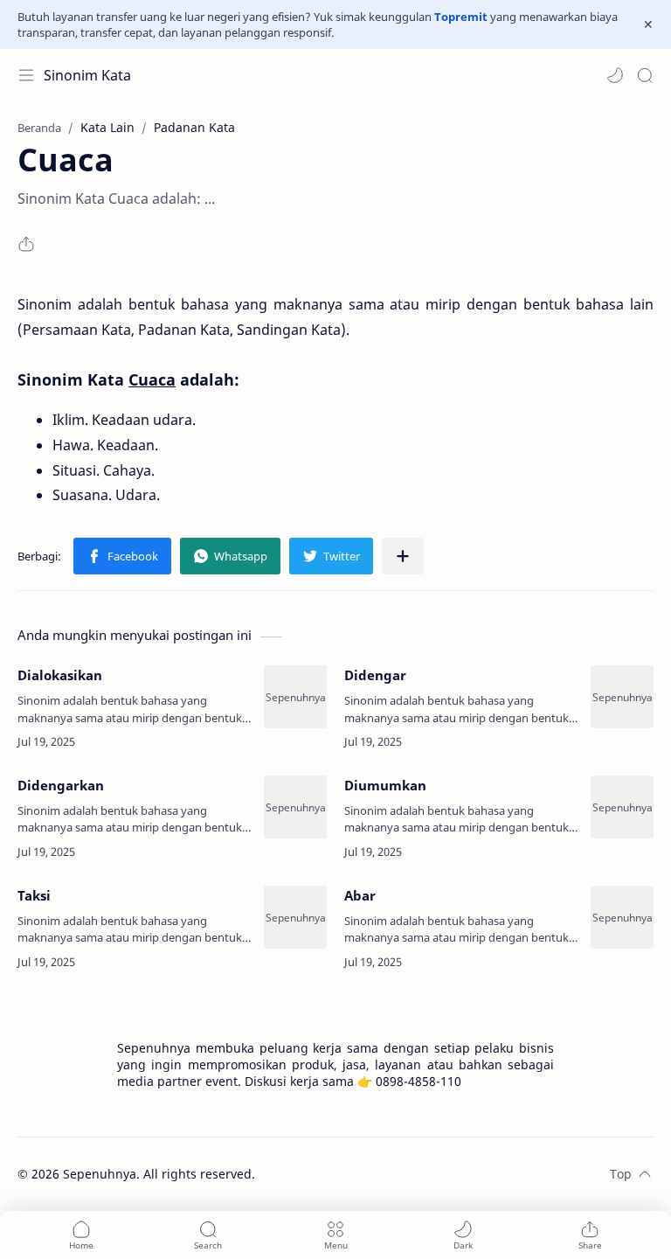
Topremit (461, 16)
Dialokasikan (59, 675)
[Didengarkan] (295, 807)
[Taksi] (295, 917)
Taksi (34, 895)
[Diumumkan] (622, 807)
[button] (615, 75)
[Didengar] (622, 696)
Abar (360, 895)
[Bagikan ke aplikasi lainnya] (403, 556)
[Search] (645, 75)
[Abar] (622, 917)
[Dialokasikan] (295, 696)
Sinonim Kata (87, 75)
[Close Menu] (648, 24)
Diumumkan (385, 785)
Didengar (375, 675)
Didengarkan (60, 785)
